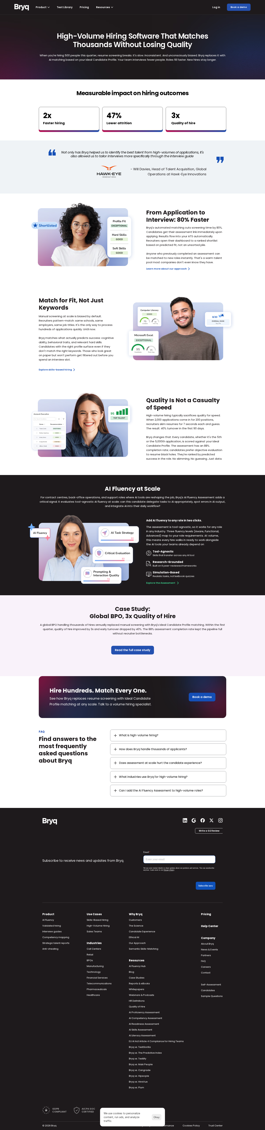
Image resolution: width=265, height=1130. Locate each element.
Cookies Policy (191, 1125)
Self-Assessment (211, 984)
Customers (135, 920)
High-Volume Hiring (98, 925)
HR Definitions (137, 1001)
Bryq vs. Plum (136, 1087)
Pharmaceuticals (97, 989)
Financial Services (97, 977)
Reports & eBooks (139, 983)
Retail (90, 954)
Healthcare (93, 995)
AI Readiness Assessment (144, 1024)
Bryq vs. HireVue (138, 1081)
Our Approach (137, 943)
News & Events (209, 949)
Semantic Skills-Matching (143, 949)
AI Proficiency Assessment (144, 1012)
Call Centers (94, 949)
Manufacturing (95, 966)
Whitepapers (136, 989)
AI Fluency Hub (137, 966)
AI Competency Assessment (145, 1018)
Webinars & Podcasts (141, 995)
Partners (206, 955)
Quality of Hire (137, 1006)
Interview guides (52, 931)
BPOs (90, 960)
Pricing (206, 914)
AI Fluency (48, 920)
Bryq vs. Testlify (137, 1058)
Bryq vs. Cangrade (140, 1070)
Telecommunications (99, 983)
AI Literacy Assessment (142, 1035)
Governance (166, 1125)
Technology (94, 972)
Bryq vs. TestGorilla (140, 1047)
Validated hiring (51, 925)
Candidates (208, 990)
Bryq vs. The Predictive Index (145, 1053)
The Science (136, 925)
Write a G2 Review (209, 830)
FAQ (203, 961)
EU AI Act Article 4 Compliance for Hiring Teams (156, 1041)
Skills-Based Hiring (97, 920)
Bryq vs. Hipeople (139, 1076)
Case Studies (136, 977)
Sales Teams (94, 931)
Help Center (209, 926)
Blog (131, 972)
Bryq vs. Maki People (141, 1064)
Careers (206, 967)
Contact (205, 972)
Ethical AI (134, 937)
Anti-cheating (50, 949)
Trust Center (215, 1125)
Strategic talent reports (55, 943)
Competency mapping (55, 937)
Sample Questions (212, 996)
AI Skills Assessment (140, 1029)
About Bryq (207, 943)
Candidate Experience (142, 931)
